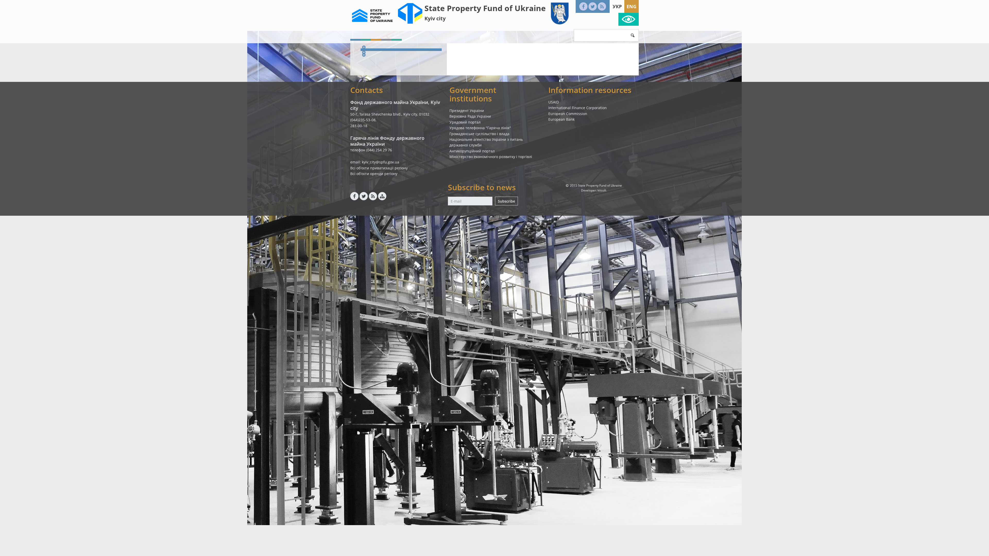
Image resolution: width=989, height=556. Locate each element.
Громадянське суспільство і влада (479, 133)
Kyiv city (435, 18)
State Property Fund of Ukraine (485, 8)
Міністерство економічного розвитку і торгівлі (490, 156)
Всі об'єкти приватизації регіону (379, 168)
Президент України (466, 110)
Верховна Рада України (470, 116)
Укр (617, 6)
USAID (553, 102)
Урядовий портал (465, 122)
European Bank (561, 119)
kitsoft (602, 190)
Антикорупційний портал (472, 151)
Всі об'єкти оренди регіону (373, 173)
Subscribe (506, 201)
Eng (631, 6)
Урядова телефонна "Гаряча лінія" (480, 127)
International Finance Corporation (577, 107)
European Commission (567, 113)
